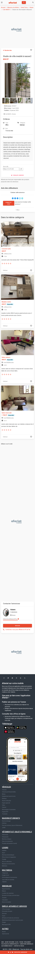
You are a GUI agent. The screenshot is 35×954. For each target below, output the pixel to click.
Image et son (5, 875)
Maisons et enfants (13, 7)
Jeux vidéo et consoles (8, 879)
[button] (4, 678)
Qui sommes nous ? (7, 946)
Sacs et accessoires (7, 841)
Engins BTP (5, 811)
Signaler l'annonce (18, 175)
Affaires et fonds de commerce (10, 918)
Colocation (5, 900)
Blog (17, 942)
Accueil (3, 7)
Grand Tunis (24, 7)
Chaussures (5, 837)
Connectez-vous (8, 203)
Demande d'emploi (7, 911)
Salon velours (6, 357)
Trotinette (4, 814)
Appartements (6, 889)
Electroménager (6, 821)
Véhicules (6, 787)
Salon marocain (7, 413)
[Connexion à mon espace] (31, 50)
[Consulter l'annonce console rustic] (17, 234)
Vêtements (5, 834)
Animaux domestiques (8, 855)
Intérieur (4, 823)
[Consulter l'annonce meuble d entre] (17, 287)
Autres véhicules (6, 800)
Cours (3, 915)
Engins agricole (6, 803)
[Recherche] (33, 2)
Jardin (3, 827)
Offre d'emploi (6, 909)
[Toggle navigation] (2, 2)
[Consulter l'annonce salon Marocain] (17, 398)
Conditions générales (26, 944)
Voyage (4, 859)
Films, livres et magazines (9, 857)
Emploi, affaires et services (14, 906)
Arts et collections (7, 861)
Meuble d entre (6, 302)
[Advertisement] (17, 30)
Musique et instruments (8, 863)
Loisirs (5, 848)
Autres (5, 929)
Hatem (12, 610)
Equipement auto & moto (8, 796)
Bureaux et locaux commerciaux (10, 895)
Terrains (4, 897)
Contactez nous (19, 946)
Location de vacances (8, 893)
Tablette (4, 881)
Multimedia (7, 870)
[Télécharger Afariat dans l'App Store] (9, 727)
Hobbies (4, 850)
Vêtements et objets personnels (17, 832)
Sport (3, 852)
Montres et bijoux (6, 839)
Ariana (31, 7)
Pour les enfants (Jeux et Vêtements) (12, 825)
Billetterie (4, 866)
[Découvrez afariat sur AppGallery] (9, 731)
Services (4, 913)
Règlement (27, 942)
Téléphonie (5, 873)
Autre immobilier (6, 902)
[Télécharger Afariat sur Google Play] (21, 727)
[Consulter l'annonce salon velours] (17, 342)
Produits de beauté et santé (9, 843)
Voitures (4, 789)
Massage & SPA (6, 924)
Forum (21, 942)
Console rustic (6, 249)
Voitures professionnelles (9, 792)
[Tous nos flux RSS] (24, 678)
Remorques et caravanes (9, 809)
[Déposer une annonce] (24, 2)
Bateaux (4, 798)
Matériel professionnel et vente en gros (12, 920)
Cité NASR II (6, 9)
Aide (2, 942)
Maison (4, 891)
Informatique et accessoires (9, 877)
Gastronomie (5, 933)
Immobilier (7, 886)
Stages (4, 922)
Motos (3, 794)
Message (17, 625)
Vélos (3, 805)
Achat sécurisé (10, 942)
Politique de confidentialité (10, 944)
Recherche (8, 50)
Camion (4, 807)
